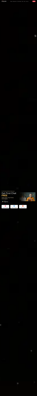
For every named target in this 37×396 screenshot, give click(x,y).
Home (11, 1)
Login (34, 1)
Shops (24, 1)
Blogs (22, 1)
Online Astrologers (19, 1)
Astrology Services (14, 1)
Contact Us (27, 1)
